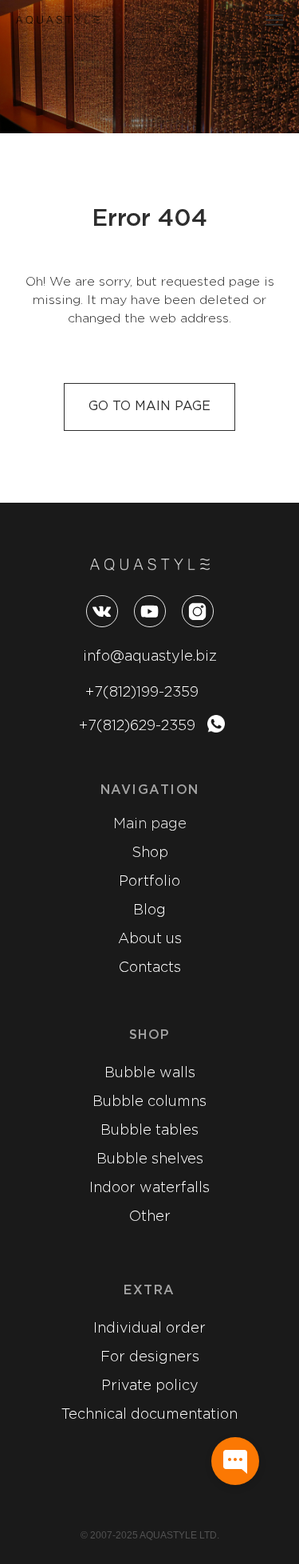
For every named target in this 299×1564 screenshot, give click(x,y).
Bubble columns (149, 1102)
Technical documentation (149, 1414)
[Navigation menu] (274, 20)
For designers (149, 1357)
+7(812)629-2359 (137, 726)
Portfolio (149, 881)
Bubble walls (149, 1073)
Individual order (149, 1328)
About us (150, 939)
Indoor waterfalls (149, 1188)
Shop (150, 853)
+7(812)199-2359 (142, 692)
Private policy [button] (150, 1386)
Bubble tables (149, 1130)
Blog (149, 910)
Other (150, 1217)
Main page (150, 824)
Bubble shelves (149, 1159)
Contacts (150, 968)
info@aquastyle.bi (146, 656)
